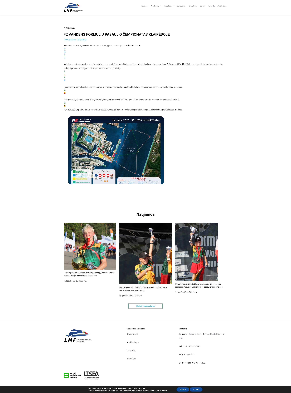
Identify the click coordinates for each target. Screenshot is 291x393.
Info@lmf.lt (189, 354)
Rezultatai (168, 6)
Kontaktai (211, 6)
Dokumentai (181, 6)
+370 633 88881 (193, 346)
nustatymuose (162, 390)
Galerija (202, 6)
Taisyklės (131, 350)
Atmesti (196, 389)
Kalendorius (193, 6)
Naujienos (144, 6)
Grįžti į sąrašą (69, 28)
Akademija (155, 6)
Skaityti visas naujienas (145, 306)
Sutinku (183, 389)
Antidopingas (222, 6)
